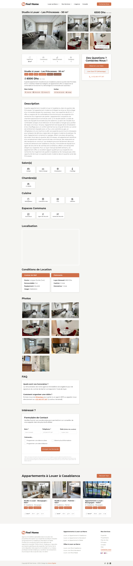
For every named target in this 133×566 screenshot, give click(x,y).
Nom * (26, 429)
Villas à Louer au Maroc (71, 544)
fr (102, 553)
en (106, 553)
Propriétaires (105, 538)
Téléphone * (46, 429)
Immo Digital (52, 563)
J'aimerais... (28, 437)
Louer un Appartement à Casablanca (74, 535)
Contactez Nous (104, 4)
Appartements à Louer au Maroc (75, 531)
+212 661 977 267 (41, 399)
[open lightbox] (44, 32)
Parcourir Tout (104, 476)
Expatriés (103, 535)
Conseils (85, 4)
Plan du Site (104, 540)
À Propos (103, 542)
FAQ (102, 547)
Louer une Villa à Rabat (70, 553)
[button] (53, 4)
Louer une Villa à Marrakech (72, 550)
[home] (30, 4)
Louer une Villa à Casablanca (72, 548)
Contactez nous (106, 549)
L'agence (77, 4)
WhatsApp (39, 397)
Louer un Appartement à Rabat (73, 540)
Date (68, 429)
